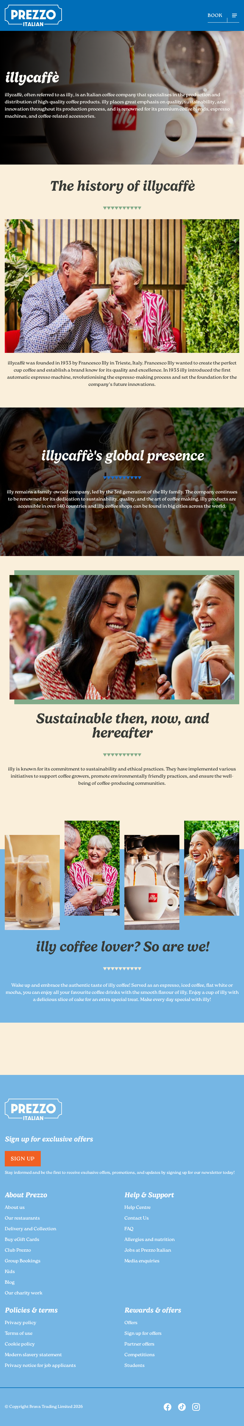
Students (134, 1365)
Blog (10, 1282)
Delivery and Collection (30, 1229)
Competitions (139, 1355)
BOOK (215, 15)
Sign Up (23, 1159)
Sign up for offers (143, 1333)
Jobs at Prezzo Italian (147, 1250)
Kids (10, 1272)
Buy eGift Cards (22, 1240)
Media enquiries (141, 1261)
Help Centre (137, 1207)
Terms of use (18, 1333)
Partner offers (139, 1344)
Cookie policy (20, 1344)
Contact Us (136, 1218)
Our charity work (24, 1293)
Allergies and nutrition (149, 1240)
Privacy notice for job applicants (40, 1365)
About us (15, 1207)
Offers (130, 1323)
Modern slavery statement (33, 1355)
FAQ (128, 1229)
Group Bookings (22, 1261)
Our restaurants (22, 1218)
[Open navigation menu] (234, 15)
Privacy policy (20, 1323)
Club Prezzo (18, 1250)
